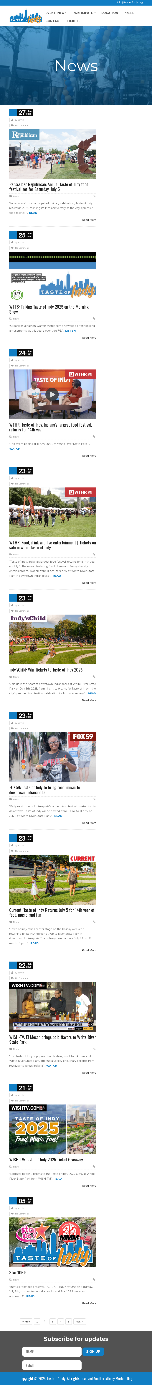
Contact (53, 21)
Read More (89, 220)
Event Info (54, 13)
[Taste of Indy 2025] (26, 16)
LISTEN (70, 330)
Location (109, 13)
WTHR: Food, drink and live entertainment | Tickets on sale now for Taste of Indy (52, 545)
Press (129, 13)
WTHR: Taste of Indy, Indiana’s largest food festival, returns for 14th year (50, 427)
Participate (83, 13)
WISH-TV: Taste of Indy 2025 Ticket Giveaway (46, 1159)
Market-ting (124, 1378)
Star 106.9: (18, 1272)
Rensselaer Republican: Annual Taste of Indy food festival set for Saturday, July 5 (48, 186)
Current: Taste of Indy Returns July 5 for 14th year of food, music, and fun (52, 912)
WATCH (14, 448)
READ (33, 213)
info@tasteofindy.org (130, 2)
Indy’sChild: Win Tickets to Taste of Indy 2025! (46, 669)
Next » (79, 1321)
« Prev (26, 1321)
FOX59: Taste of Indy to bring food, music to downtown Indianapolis (44, 789)
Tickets (73, 21)
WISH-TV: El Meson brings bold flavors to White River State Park (52, 1039)
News (16, 196)
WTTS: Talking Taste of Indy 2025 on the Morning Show (49, 309)
